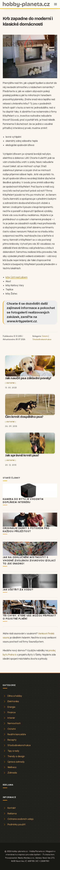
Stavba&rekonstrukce (42, 339)
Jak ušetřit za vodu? (18, 589)
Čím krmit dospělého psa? (24, 417)
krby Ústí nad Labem (16, 277)
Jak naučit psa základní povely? (28, 378)
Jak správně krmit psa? (22, 455)
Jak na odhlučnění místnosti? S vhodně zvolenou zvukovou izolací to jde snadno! (29, 560)
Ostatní (45, 336)
